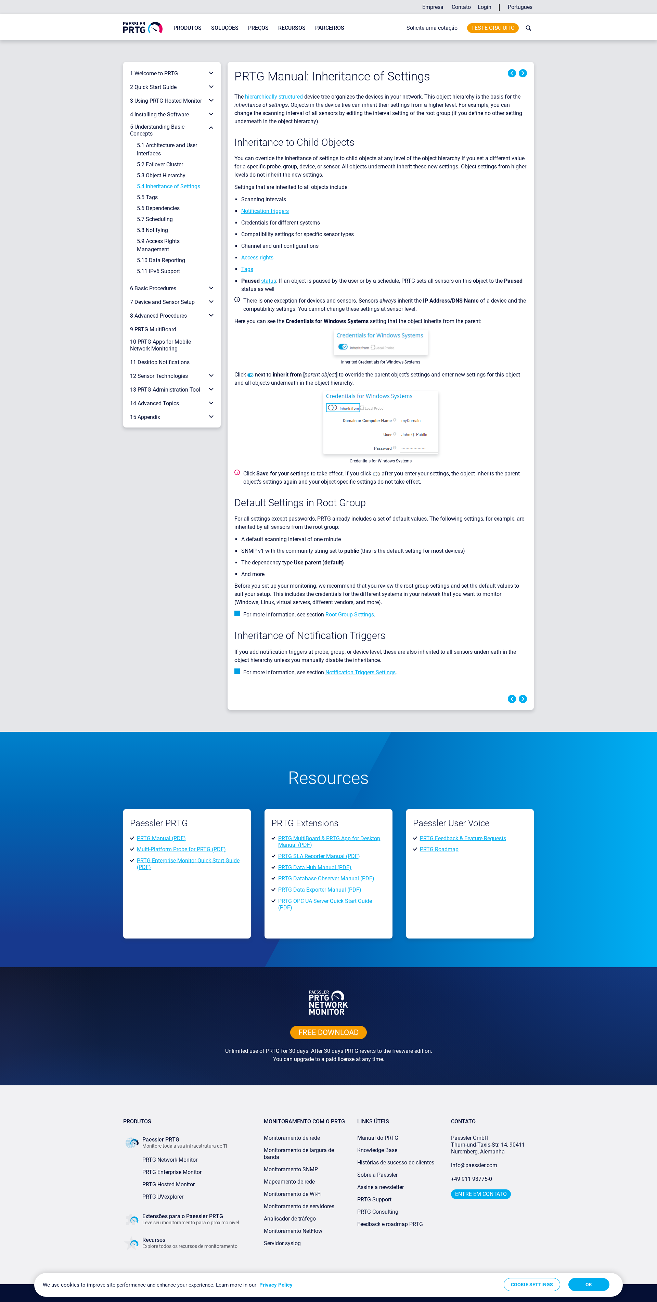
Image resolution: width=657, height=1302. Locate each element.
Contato (461, 7)
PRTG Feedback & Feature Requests (463, 838)
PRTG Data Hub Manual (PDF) (314, 867)
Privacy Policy (276, 1285)
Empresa (432, 7)
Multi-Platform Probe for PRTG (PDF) (181, 849)
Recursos (292, 28)
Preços (258, 28)
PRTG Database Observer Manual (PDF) (326, 878)
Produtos (187, 28)
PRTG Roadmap (439, 849)
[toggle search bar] (527, 28)
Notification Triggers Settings (360, 672)
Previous (512, 73)
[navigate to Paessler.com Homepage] (143, 27)
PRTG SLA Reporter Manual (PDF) (319, 856)
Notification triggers (265, 211)
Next (523, 73)
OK (588, 1284)
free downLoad (328, 1032)
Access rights (257, 257)
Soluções (225, 28)
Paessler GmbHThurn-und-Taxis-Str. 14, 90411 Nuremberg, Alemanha (488, 1145)
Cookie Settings (532, 1284)
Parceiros (329, 28)
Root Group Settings (349, 614)
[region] (328, 1285)
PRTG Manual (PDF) (161, 838)
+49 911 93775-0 (471, 1179)
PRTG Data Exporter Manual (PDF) (319, 889)
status (268, 281)
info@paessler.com (474, 1165)
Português (520, 7)
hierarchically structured (274, 96)
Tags (247, 269)
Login (484, 7)
